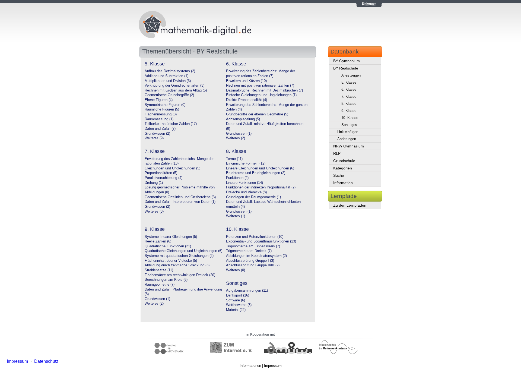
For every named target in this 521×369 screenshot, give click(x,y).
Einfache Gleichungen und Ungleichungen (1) (261, 95)
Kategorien (342, 168)
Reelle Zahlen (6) (158, 241)
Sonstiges (349, 125)
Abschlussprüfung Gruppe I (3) (250, 261)
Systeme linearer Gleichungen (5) (171, 237)
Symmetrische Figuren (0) (165, 105)
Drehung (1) (154, 183)
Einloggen (369, 3)
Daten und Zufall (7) (160, 129)
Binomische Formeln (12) (245, 163)
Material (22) (236, 310)
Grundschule (344, 161)
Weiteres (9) (154, 138)
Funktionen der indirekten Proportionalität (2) (261, 187)
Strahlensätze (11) (159, 270)
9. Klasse (348, 111)
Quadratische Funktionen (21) (168, 246)
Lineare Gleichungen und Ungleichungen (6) (260, 168)
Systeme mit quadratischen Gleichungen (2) (179, 256)
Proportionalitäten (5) (161, 173)
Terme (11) (234, 159)
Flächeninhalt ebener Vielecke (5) (171, 261)
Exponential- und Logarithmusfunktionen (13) (261, 241)
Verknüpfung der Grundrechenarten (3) (174, 85)
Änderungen (346, 139)
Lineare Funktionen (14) (244, 183)
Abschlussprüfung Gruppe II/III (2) (252, 265)
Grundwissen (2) (157, 133)
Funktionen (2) (237, 178)
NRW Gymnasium (348, 146)
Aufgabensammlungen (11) (247, 290)
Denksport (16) (237, 295)
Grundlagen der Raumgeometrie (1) (253, 197)
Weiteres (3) (154, 211)
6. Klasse (348, 89)
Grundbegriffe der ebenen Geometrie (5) (257, 114)
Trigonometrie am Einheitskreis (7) (253, 246)
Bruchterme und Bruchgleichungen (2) (255, 173)
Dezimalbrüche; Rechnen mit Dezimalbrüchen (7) (264, 90)
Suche (338, 175)
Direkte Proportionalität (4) (246, 100)
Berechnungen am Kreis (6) (166, 280)
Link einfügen (347, 132)
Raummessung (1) (159, 119)
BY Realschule (345, 68)
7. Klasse (348, 96)
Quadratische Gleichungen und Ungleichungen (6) (183, 251)
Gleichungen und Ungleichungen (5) (172, 168)
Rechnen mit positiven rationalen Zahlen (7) (260, 85)
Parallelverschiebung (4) (163, 178)
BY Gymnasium (346, 61)
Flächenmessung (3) (161, 114)
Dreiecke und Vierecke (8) (246, 192)
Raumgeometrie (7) (159, 284)
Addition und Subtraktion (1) (166, 76)
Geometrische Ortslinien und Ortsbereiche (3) (180, 197)
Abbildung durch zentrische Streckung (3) (177, 265)
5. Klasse (348, 82)
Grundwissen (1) (239, 133)
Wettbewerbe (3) (239, 305)
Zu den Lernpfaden (349, 205)
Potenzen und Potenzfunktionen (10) (254, 237)
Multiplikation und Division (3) (168, 81)
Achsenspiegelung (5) (243, 119)
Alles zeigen (351, 75)
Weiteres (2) (235, 138)
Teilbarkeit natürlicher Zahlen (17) (171, 124)
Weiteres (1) (235, 216)
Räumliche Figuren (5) (162, 109)
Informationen (250, 366)
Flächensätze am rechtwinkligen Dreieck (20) (180, 275)
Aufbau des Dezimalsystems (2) (170, 71)
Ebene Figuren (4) (159, 100)
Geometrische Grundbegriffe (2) (169, 95)
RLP (337, 153)
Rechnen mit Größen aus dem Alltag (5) (176, 90)
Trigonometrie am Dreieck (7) (249, 251)
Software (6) (235, 300)
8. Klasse (348, 104)
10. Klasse (349, 118)
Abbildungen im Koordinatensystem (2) (256, 256)
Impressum (273, 366)
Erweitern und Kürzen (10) (246, 81)
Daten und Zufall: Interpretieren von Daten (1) (180, 202)
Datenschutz (46, 361)
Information (343, 183)
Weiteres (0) (235, 270)
